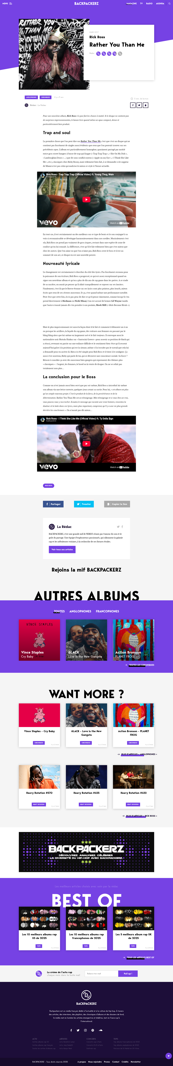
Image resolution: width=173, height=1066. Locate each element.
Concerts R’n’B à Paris (94, 1045)
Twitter (139, 105)
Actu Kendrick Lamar (67, 1042)
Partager (56, 504)
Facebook (122, 526)
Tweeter (86, 504)
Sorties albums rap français (42, 1045)
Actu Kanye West (65, 1048)
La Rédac (38, 105)
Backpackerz (86, 3)
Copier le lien (119, 504)
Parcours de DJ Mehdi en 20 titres (126, 1048)
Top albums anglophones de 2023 (126, 1045)
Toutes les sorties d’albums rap (43, 1048)
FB (133, 105)
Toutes (59, 611)
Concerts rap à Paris (93, 1042)
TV (141, 3)
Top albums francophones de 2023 (127, 1042)
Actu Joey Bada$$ (66, 1045)
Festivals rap (91, 1048)
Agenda (160, 3)
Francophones (107, 611)
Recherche (169, 3)
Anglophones (80, 611)
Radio (149, 3)
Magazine (132, 3)
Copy (145, 105)
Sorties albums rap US (40, 1042)
